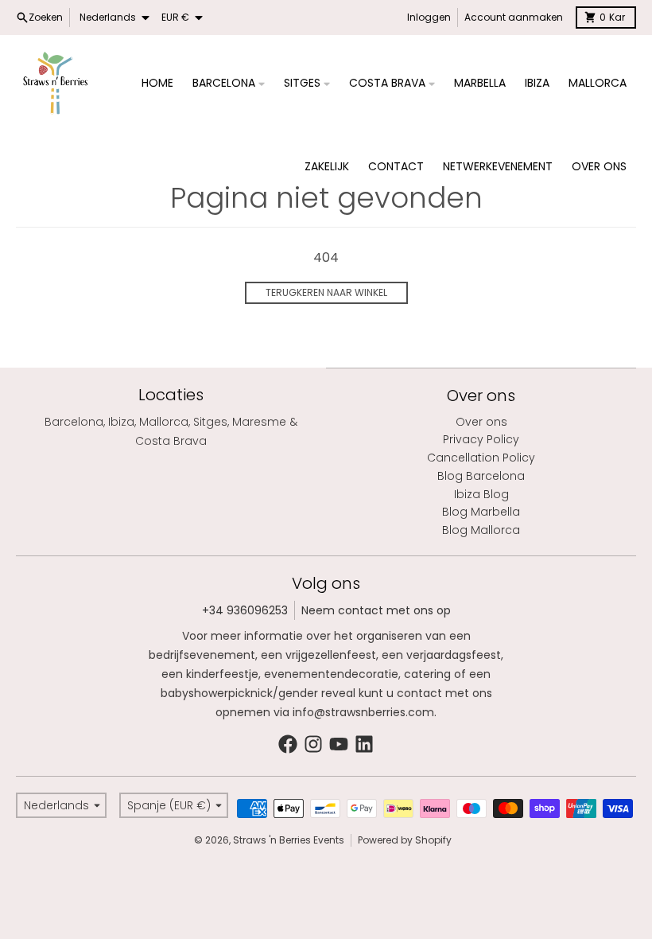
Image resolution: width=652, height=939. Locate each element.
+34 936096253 (245, 610)
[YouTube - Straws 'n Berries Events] (338, 744)
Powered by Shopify (405, 840)
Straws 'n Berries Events (288, 840)
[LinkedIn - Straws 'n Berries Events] (364, 744)
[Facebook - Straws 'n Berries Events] (287, 744)
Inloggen (429, 17)
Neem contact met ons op (376, 610)
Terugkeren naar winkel (326, 292)
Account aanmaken (513, 17)
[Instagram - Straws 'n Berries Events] (313, 744)
